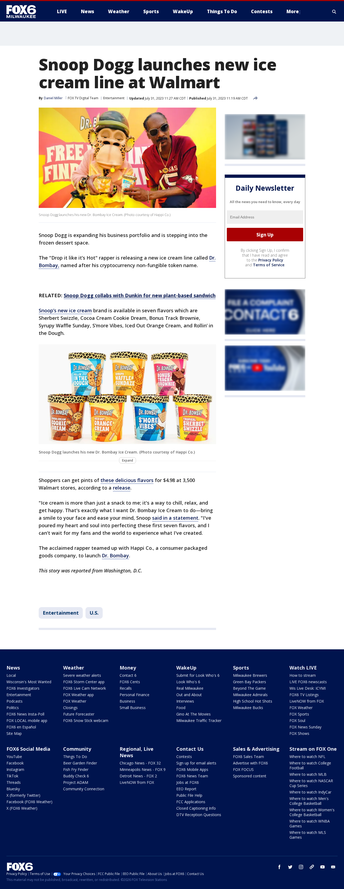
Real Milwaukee (189, 688)
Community (77, 749)
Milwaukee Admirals (250, 694)
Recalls (126, 688)
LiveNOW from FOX (306, 701)
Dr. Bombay (115, 555)
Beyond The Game (249, 688)
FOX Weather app (78, 694)
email (333, 867)
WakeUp (186, 667)
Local (11, 675)
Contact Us (189, 749)
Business (127, 701)
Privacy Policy (270, 260)
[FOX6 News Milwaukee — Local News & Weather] (24, 11)
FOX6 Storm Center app (84, 681)
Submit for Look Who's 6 (198, 675)
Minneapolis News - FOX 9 (143, 769)
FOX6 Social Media (28, 749)
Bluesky (13, 788)
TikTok (12, 775)
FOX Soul (297, 720)
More (292, 11)
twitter (290, 867)
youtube (322, 867)
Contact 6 (128, 675)
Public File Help (189, 795)
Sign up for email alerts (196, 763)
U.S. (94, 613)
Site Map (14, 733)
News (13, 667)
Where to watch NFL (307, 756)
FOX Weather (74, 701)
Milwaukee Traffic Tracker (198, 720)
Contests (184, 756)
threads (311, 867)
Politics (12, 707)
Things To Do (75, 756)
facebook (279, 867)
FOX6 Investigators (23, 688)
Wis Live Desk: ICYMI (307, 688)
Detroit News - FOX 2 (138, 775)
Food (180, 707)
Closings (70, 707)
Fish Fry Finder (75, 769)
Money (128, 667)
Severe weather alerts (82, 675)
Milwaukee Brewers (250, 675)
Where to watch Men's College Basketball (309, 801)
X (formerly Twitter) (23, 795)
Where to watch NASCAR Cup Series (311, 783)
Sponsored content (249, 775)
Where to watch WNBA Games (309, 823)
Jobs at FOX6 (187, 782)
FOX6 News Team (192, 775)
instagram (301, 867)
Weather (73, 667)
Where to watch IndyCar (310, 792)
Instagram (15, 769)
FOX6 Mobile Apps (192, 769)
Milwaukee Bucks (248, 707)
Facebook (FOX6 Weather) (29, 801)
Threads (13, 782)
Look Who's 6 (188, 681)
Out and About (189, 694)
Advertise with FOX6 (250, 763)
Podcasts (14, 701)
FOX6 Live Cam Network (84, 688)
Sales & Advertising (256, 749)
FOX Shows (299, 733)
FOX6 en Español (21, 726)
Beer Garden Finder (80, 763)
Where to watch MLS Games (307, 835)
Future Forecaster (78, 714)
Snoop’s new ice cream (65, 310)
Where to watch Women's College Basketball (312, 812)
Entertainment (113, 98)
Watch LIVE (303, 667)
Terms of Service (268, 264)
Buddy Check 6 (76, 775)
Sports (241, 667)
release (121, 487)
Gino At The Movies (193, 714)
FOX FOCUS (243, 769)
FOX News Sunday (305, 726)
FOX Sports (299, 714)
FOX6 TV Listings (304, 694)
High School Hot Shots (252, 701)
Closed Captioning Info (196, 808)
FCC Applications (190, 801)
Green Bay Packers (249, 681)
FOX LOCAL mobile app (26, 720)
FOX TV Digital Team (83, 98)
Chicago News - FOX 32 (140, 763)
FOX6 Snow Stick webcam (85, 720)
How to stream (302, 675)
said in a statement (175, 518)
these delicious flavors (127, 480)
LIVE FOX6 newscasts (308, 681)
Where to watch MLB (308, 774)
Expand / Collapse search (334, 12)
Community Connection (83, 788)
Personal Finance (134, 694)
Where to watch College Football (310, 765)
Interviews (185, 701)
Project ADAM (75, 782)
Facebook (15, 763)
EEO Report (186, 788)
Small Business (133, 707)
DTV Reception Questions (198, 814)
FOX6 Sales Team (248, 756)
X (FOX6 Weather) (21, 808)
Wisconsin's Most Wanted (28, 681)
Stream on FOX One (313, 749)
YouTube (14, 756)
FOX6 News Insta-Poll (25, 714)
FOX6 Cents (130, 681)
